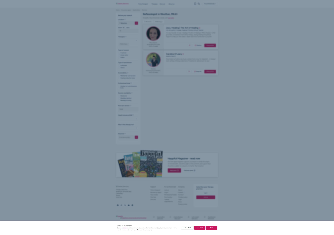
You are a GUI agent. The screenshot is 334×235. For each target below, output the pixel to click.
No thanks (200, 227)
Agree (212, 227)
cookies (124, 228)
